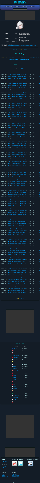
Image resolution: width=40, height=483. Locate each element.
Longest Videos (35, 57)
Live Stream (16, 355)
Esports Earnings (15, 475)
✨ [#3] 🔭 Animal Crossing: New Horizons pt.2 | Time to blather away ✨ (21, 179)
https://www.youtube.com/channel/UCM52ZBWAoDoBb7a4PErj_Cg (22, 45)
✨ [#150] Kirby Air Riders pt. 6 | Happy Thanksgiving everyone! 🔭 (20, 203)
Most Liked (22, 57)
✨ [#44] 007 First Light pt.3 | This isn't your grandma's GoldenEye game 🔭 (22, 83)
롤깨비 (14, 379)
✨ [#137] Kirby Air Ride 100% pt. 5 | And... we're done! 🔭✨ (19, 230)
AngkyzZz (15, 366)
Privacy (3, 475)
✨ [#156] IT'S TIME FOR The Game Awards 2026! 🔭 (18, 190)
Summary (15, 49)
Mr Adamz (15, 381)
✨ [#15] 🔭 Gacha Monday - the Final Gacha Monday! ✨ (18, 156)
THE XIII (15, 348)
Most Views (12, 57)
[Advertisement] (20, 15)
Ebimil (14, 386)
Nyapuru (15, 388)
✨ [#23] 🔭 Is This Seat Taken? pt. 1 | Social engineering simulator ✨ (21, 138)
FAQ (3, 474)
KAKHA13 (15, 357)
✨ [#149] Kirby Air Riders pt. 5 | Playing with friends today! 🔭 (19, 205)
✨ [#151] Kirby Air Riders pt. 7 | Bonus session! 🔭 (17, 201)
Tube (14, 373)
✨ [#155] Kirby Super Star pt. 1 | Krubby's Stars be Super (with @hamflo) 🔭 (23, 192)
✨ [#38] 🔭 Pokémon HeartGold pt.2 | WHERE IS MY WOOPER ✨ (21, 105)
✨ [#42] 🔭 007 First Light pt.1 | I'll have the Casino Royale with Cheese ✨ (22, 87)
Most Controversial (24, 59)
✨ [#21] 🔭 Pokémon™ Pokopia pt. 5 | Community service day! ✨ (20, 145)
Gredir (14, 399)
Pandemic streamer (17, 390)
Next (23, 68)
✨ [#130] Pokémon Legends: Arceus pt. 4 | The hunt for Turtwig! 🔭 (21, 245)
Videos (3, 467)
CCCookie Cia (16, 395)
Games (25, 49)
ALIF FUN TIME (16, 364)
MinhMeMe (15, 370)
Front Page (4, 461)
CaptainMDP (16, 397)
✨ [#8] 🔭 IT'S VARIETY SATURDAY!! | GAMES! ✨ (17, 170)
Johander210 (16, 361)
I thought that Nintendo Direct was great (15, 277)
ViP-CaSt (15, 368)
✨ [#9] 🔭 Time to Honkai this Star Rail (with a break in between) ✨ (21, 167)
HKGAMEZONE (16, 393)
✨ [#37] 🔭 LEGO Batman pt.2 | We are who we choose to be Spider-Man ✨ (23, 107)
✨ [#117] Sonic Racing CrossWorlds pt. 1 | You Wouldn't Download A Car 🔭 (22, 274)
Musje (14, 350)
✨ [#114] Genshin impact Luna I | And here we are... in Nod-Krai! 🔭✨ (21, 281)
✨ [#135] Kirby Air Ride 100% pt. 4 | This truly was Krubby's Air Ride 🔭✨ (22, 234)
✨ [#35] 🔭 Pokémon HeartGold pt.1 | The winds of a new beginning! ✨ (22, 112)
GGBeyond (14, 474)
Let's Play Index (15, 476)
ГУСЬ (14, 353)
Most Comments (13, 59)
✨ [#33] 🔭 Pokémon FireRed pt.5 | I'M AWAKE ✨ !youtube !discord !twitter (22, 118)
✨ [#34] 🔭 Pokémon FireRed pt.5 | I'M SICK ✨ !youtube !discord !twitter (22, 114)
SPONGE (8, 187)
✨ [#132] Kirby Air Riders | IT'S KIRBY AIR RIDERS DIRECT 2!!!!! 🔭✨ (21, 241)
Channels (4, 466)
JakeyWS (15, 384)
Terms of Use (5, 476)
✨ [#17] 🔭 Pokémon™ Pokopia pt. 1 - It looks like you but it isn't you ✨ (22, 154)
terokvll (14, 402)
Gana (14, 377)
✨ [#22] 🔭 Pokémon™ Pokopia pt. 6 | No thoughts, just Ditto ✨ (20, 143)
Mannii (14, 375)
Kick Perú (15, 359)
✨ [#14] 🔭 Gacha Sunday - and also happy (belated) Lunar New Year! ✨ (22, 158)
